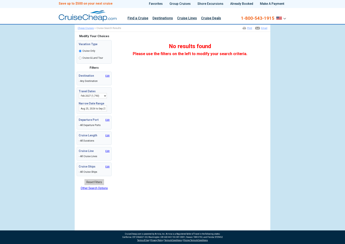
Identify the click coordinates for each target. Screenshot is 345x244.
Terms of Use (143, 240)
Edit (107, 75)
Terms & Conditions (173, 240)
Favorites (156, 4)
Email (264, 28)
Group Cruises (180, 4)
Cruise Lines (187, 18)
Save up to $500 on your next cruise (86, 3)
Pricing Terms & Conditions (195, 240)
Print (249, 28)
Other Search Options (94, 188)
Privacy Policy (156, 240)
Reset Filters (94, 182)
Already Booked (241, 4)
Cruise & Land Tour (92, 58)
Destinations (163, 18)
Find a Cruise (138, 18)
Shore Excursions (210, 4)
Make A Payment (272, 4)
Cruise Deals (211, 18)
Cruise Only (88, 51)
